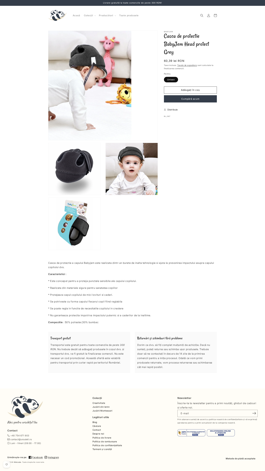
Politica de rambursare (104, 441)
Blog (94, 422)
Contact (96, 430)
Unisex (171, 79)
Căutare (96, 426)
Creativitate (98, 403)
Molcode (17, 462)
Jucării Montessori (102, 410)
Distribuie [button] (172, 109)
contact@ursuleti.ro (21, 439)
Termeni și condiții (102, 449)
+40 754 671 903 (19, 435)
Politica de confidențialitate (107, 445)
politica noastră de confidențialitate (226, 419)
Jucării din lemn (101, 407)
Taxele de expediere (187, 65)
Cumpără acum (190, 98)
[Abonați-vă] (254, 413)
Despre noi (98, 433)
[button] (89, 15)
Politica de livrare (101, 437)
